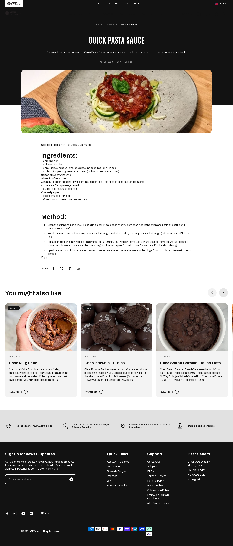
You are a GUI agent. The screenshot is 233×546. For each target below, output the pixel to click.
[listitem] (14, 3)
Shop (92, 14)
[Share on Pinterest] (70, 268)
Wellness (147, 14)
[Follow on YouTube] (23, 513)
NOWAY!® (107, 14)
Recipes (110, 24)
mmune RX (52, 185)
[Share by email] (78, 268)
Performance (127, 14)
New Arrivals (75, 14)
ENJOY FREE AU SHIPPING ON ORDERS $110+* (118, 3)
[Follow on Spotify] (31, 513)
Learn (162, 14)
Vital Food (50, 188)
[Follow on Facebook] (7, 513)
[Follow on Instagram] (15, 513)
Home (99, 24)
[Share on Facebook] (53, 268)
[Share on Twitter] (61, 268)
